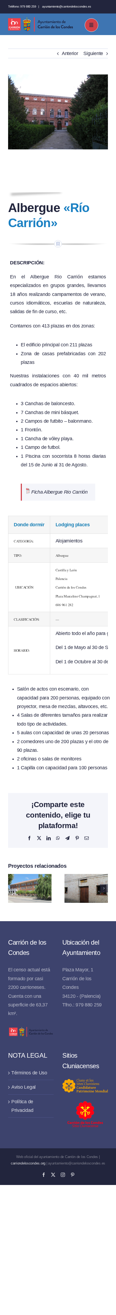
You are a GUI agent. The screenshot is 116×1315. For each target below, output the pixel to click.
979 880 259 (28, 6)
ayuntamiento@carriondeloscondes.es (66, 6)
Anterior (70, 53)
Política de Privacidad (22, 1106)
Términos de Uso (29, 1072)
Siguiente (93, 53)
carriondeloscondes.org (28, 1163)
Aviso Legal (23, 1087)
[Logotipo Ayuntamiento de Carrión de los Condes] (40, 19)
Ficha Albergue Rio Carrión (59, 492)
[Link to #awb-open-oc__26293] (91, 25)
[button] (12, 888)
